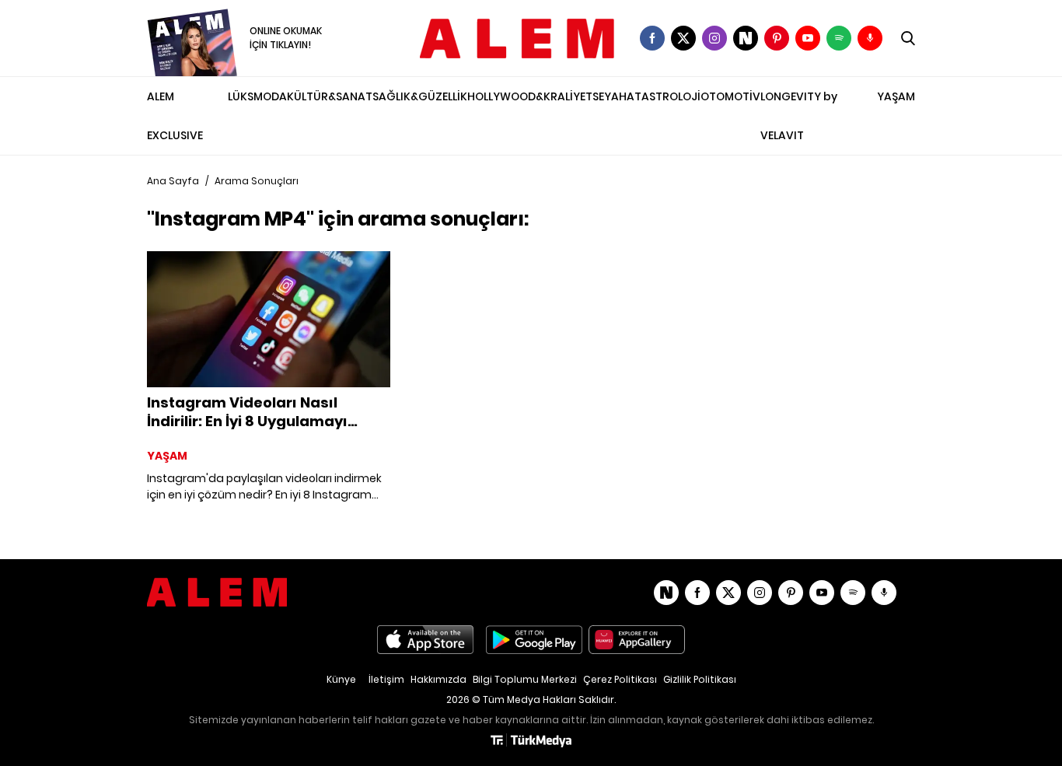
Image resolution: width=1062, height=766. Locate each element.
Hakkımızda (438, 679)
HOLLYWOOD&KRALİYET (529, 96)
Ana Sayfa (173, 180)
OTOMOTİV (730, 96)
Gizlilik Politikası (699, 679)
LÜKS (240, 96)
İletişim (386, 679)
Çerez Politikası (620, 679)
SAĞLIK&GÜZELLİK (419, 96)
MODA (270, 96)
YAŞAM (896, 96)
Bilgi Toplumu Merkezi (525, 679)
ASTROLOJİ (670, 96)
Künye (341, 679)
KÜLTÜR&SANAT (329, 96)
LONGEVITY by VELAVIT (798, 116)
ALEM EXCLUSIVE (175, 116)
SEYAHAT (616, 96)
